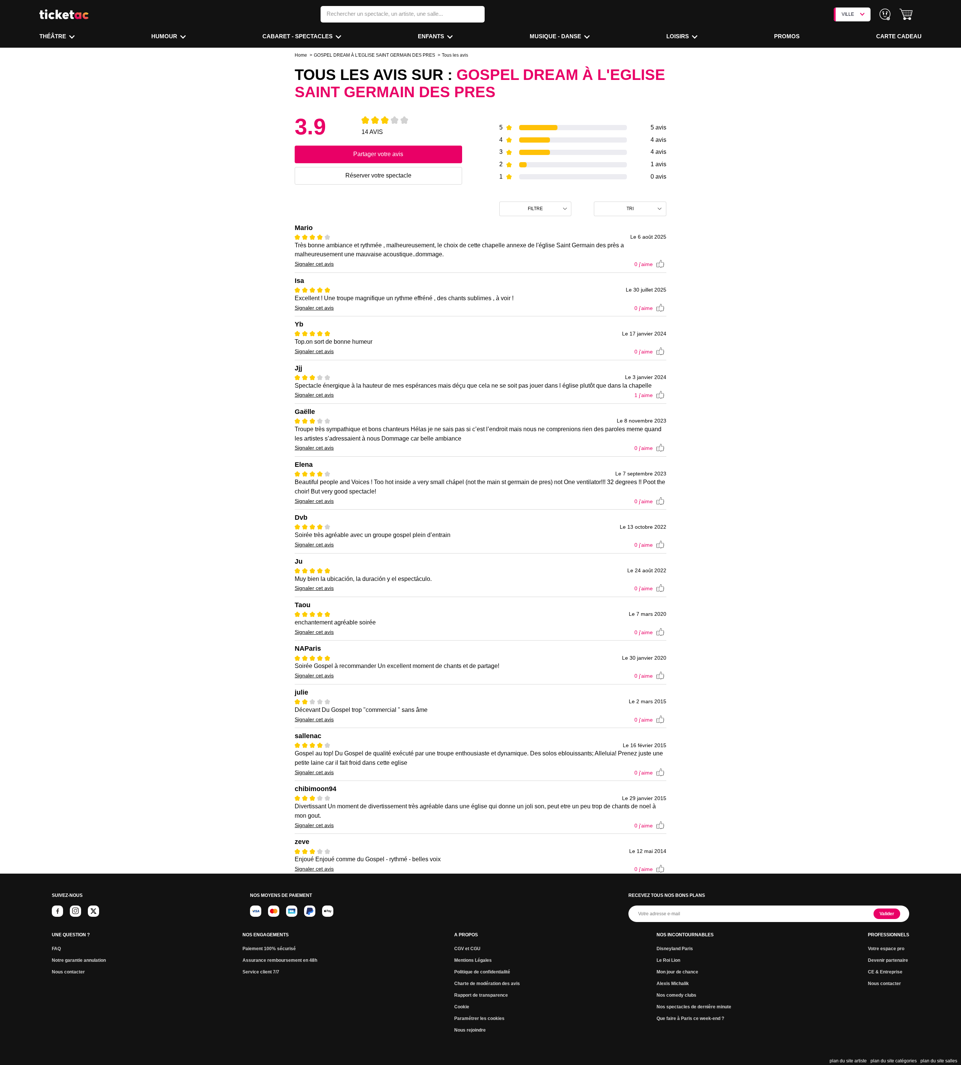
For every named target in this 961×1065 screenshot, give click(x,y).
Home (301, 55)
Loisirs (678, 36)
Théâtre (53, 36)
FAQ (56, 948)
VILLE (848, 14)
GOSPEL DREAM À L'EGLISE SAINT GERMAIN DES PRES (374, 55)
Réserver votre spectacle (378, 175)
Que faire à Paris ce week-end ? (690, 1018)
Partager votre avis (378, 154)
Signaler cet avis (314, 264)
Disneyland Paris (675, 948)
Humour (165, 36)
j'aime (643, 264)
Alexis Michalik (673, 983)
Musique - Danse (556, 36)
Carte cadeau (899, 36)
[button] (906, 14)
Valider (887, 913)
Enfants (432, 36)
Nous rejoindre (470, 1030)
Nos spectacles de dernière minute (694, 1006)
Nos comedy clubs (676, 995)
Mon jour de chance (677, 972)
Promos (787, 36)
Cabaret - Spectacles (298, 36)
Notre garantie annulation (79, 960)
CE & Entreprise (885, 972)
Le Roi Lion (668, 960)
